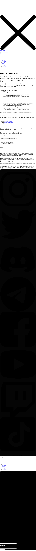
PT (2, 64)
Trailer (3, 63)
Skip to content (2, 50)
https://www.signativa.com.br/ (8, 122)
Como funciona (4, 60)
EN (4, 65)
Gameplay (3, 62)
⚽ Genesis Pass (4, 52)
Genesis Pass (4, 66)
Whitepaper (4, 61)
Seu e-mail (2, 542)
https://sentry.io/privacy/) (8, 121)
